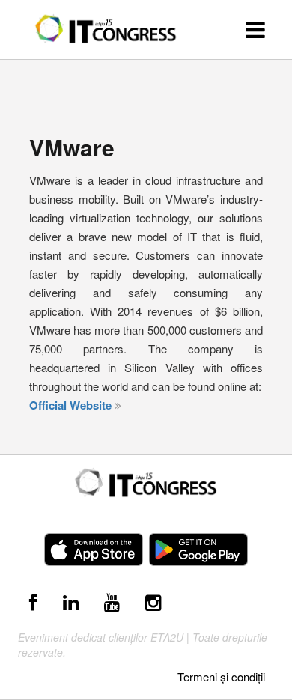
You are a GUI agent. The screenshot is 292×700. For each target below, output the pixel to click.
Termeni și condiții (221, 676)
